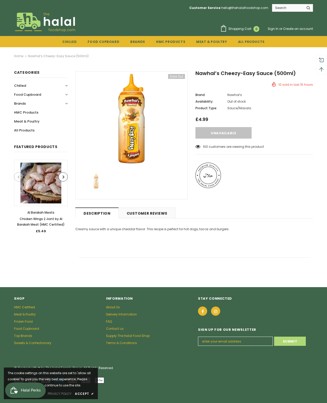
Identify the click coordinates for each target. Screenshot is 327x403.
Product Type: (206, 108)
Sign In (273, 29)
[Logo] (45, 22)
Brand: (200, 95)
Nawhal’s (234, 95)
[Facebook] (202, 311)
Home (18, 56)
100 (205, 146)
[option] (41, 198)
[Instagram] (215, 311)
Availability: (204, 101)
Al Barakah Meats (40, 212)
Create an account (298, 29)
